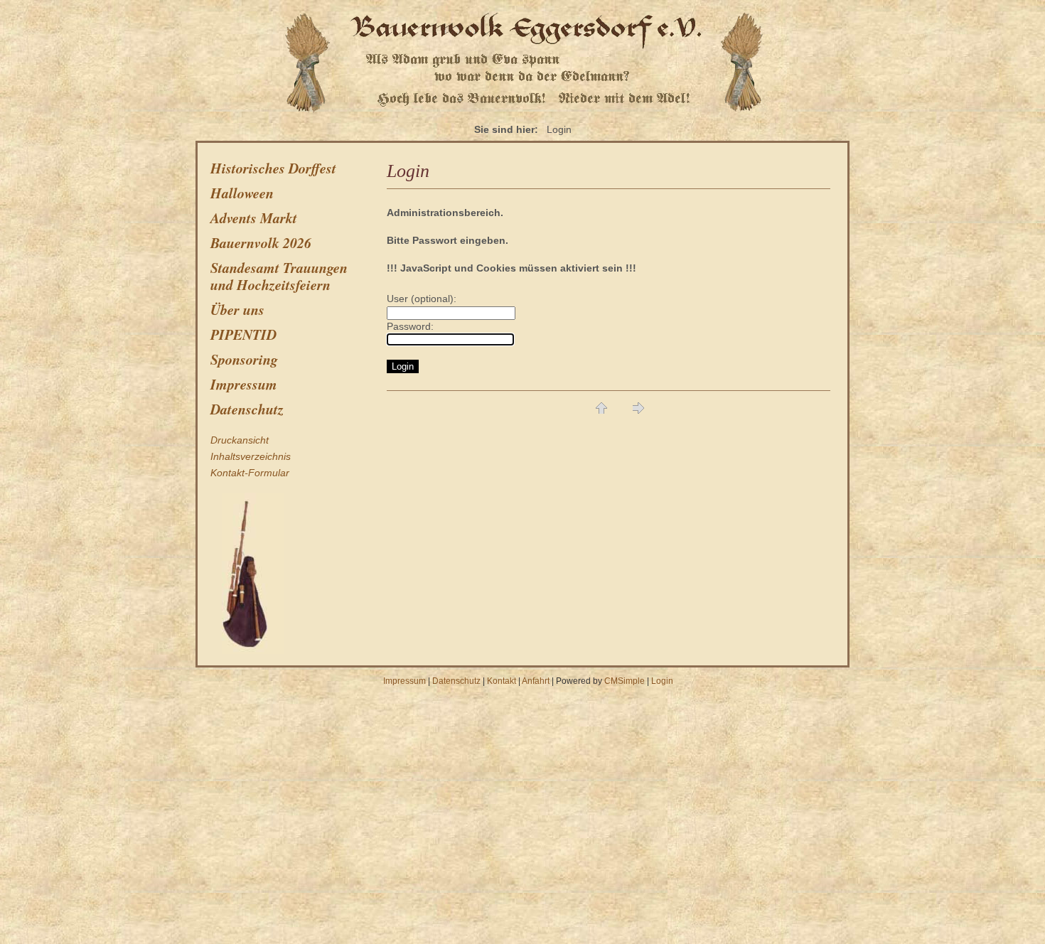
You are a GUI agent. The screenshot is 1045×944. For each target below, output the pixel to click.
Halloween (242, 193)
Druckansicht (239, 440)
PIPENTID (243, 334)
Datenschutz (247, 409)
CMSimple (624, 681)
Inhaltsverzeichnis (250, 456)
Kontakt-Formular (249, 472)
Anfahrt (536, 681)
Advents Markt (253, 217)
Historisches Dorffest (273, 168)
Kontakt (501, 681)
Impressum (243, 384)
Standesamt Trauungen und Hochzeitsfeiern (279, 275)
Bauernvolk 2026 (260, 242)
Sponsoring (244, 359)
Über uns (237, 309)
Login (662, 681)
